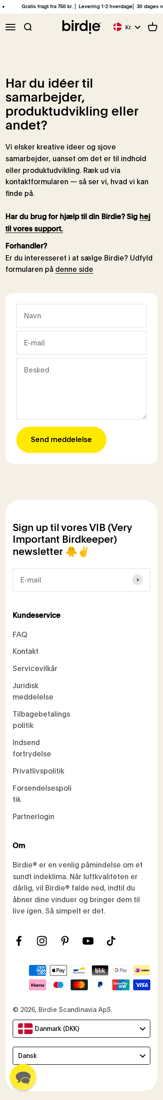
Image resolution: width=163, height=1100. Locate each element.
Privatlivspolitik (38, 770)
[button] (23, 1077)
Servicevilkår (35, 668)
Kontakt (25, 651)
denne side (74, 269)
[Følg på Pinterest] (65, 941)
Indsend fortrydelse (32, 748)
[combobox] (81, 1029)
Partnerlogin (33, 816)
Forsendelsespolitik (42, 793)
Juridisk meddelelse (33, 691)
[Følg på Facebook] (19, 941)
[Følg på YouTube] (88, 941)
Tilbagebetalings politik (41, 719)
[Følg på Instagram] (42, 941)
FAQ (20, 634)
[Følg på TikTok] (111, 941)
